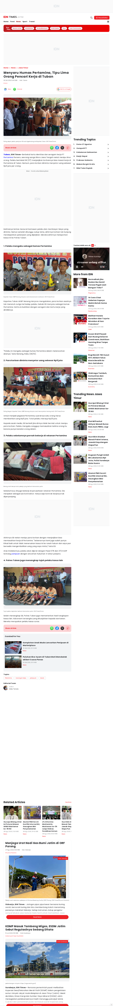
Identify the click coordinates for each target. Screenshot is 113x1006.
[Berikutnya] (71, 797)
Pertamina (8, 157)
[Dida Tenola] (6, 687)
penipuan (15, 554)
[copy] (68, 148)
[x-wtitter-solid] (62, 147)
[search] (91, 17)
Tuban (7, 154)
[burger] (108, 21)
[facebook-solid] (57, 147)
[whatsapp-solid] (52, 147)
